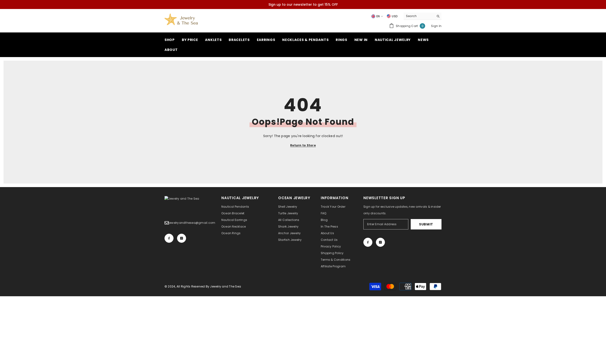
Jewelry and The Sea (225, 286)
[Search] (422, 16)
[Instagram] (181, 238)
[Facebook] (169, 238)
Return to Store (303, 145)
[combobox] (419, 16)
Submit (426, 224)
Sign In (436, 26)
